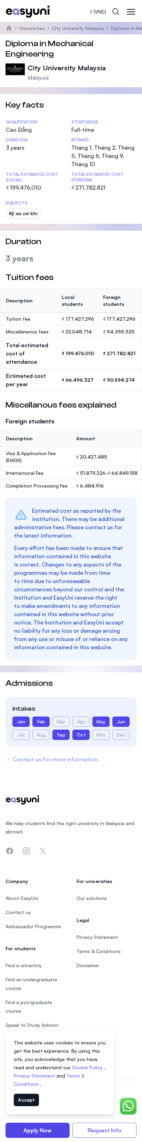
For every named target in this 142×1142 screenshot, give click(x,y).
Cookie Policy (88, 1067)
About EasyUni (22, 898)
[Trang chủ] (9, 28)
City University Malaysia (78, 28)
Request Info (105, 1130)
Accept (26, 1100)
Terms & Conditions (99, 951)
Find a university (24, 965)
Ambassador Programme (33, 926)
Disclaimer (88, 965)
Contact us (18, 912)
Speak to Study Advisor (32, 1025)
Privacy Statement (35, 1076)
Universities (32, 28)
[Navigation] (130, 11)
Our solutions (92, 898)
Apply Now (37, 1130)
